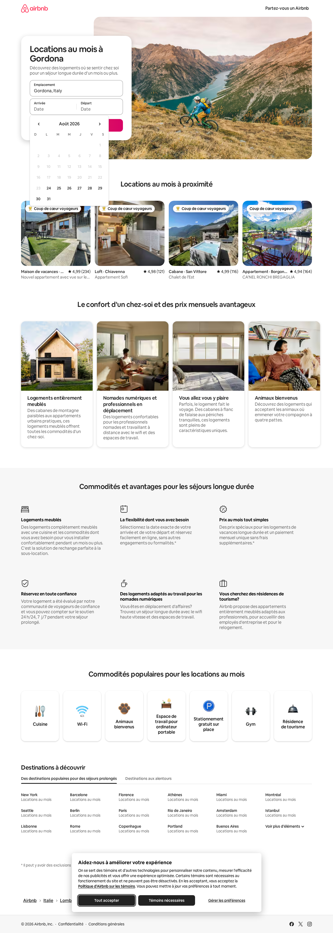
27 (79, 188)
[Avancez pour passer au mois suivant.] (99, 124)
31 (49, 199)
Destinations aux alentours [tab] (148, 778)
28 (90, 188)
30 (38, 199)
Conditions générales (106, 924)
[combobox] (76, 90)
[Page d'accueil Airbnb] (34, 8)
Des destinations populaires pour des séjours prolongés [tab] (69, 778)
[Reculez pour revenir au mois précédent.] (39, 124)
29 (100, 188)
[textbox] (53, 109)
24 (49, 188)
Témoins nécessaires (167, 900)
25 (59, 188)
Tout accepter (106, 900)
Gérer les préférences (226, 900)
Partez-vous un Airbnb (287, 8)
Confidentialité (70, 924)
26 (69, 188)
